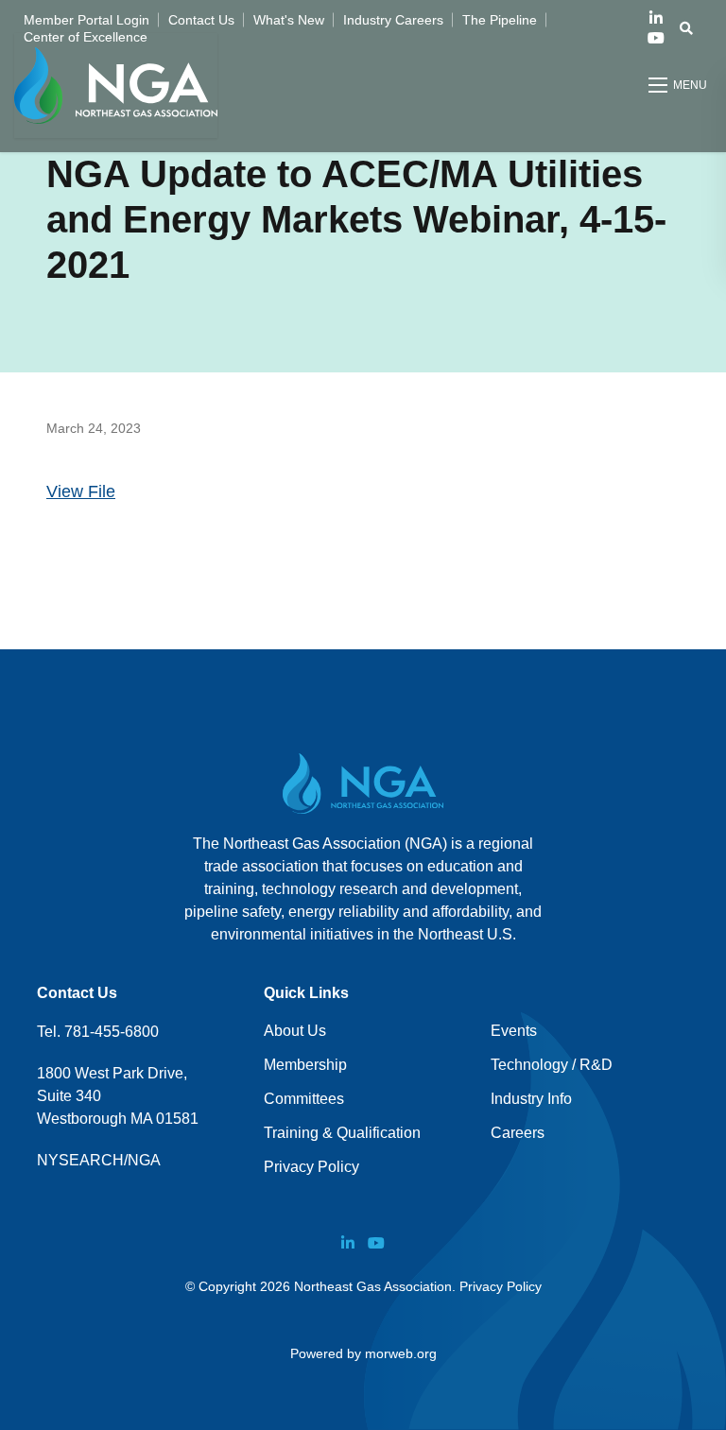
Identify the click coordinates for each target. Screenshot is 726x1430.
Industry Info (531, 1099)
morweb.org (401, 1353)
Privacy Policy (311, 1167)
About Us (295, 1031)
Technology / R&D (552, 1065)
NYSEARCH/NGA (99, 1160)
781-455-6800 (111, 1032)
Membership (305, 1065)
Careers (517, 1133)
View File (80, 491)
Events (514, 1031)
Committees (304, 1099)
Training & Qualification (342, 1133)
